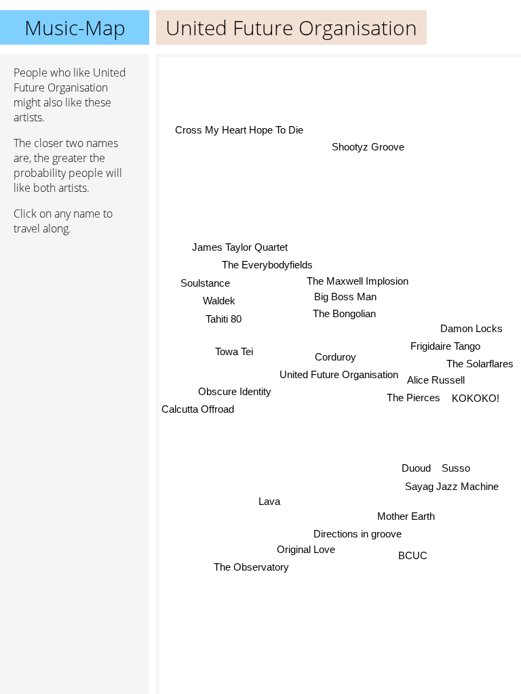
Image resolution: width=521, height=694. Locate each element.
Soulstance (205, 282)
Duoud (416, 468)
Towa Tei (234, 351)
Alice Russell (436, 380)
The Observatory (250, 567)
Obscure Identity (234, 391)
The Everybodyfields (267, 264)
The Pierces (413, 397)
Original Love (306, 549)
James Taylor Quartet (240, 247)
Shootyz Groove (367, 146)
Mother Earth (406, 516)
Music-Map (75, 27)
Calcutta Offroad (197, 409)
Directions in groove (357, 533)
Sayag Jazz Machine (452, 486)
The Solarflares (480, 363)
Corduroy (335, 357)
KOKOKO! (475, 398)
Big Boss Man (345, 296)
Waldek (219, 300)
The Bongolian (344, 313)
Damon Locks (471, 328)
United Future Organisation (338, 374)
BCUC (412, 555)
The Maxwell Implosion (357, 280)
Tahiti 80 (224, 319)
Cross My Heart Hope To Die (239, 129)
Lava (269, 501)
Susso (456, 468)
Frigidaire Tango (445, 346)
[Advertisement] (74, 318)
